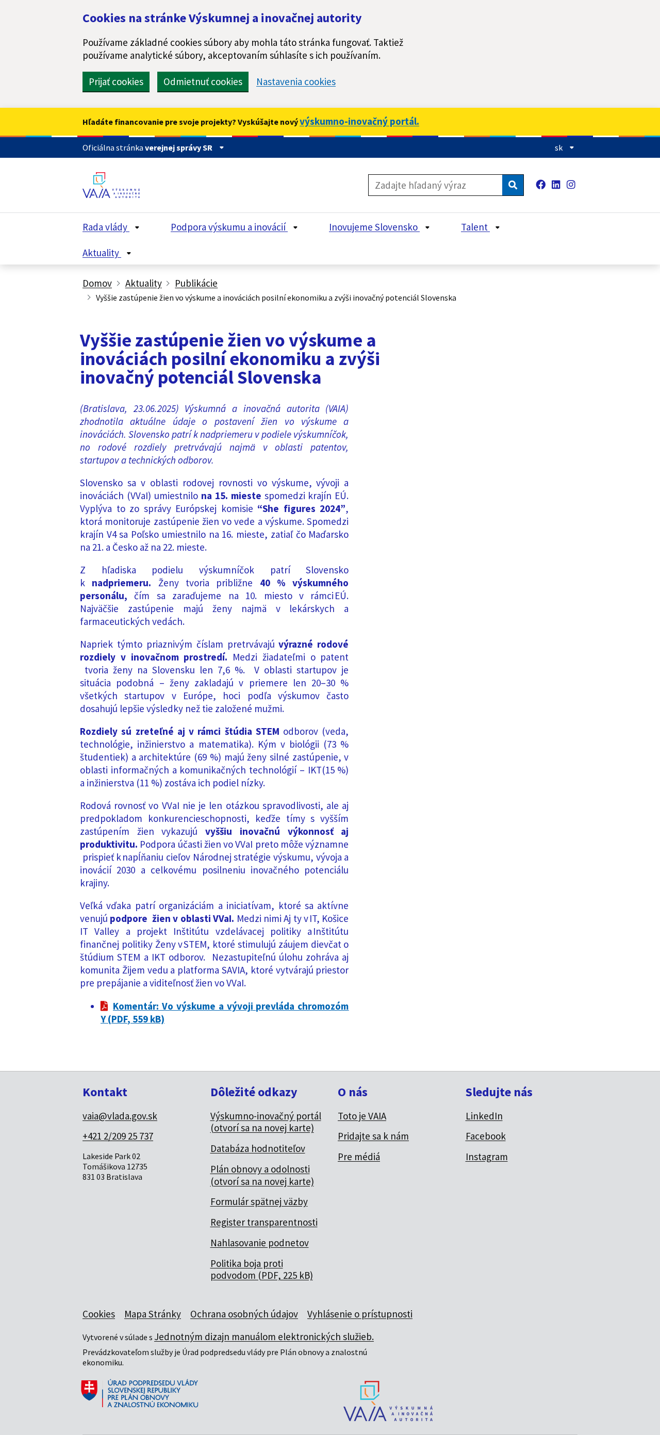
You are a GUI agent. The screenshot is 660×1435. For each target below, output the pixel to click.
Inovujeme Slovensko (374, 227)
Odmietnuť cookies (202, 81)
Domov (97, 283)
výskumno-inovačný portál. (359, 121)
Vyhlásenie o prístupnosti (359, 1314)
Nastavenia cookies (296, 82)
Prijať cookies (116, 81)
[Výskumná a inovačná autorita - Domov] (114, 185)
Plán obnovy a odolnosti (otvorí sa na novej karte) (262, 1175)
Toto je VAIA (362, 1116)
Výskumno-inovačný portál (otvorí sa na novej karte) (265, 1122)
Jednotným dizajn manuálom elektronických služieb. (264, 1336)
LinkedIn (484, 1116)
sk (559, 147)
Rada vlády (105, 227)
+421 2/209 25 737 (117, 1136)
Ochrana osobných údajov (244, 1314)
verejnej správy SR (179, 147)
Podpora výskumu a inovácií (229, 227)
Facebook (486, 1136)
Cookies (98, 1314)
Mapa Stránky (152, 1314)
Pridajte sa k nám (373, 1136)
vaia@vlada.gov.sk (119, 1116)
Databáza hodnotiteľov (257, 1148)
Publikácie (196, 283)
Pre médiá (359, 1156)
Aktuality (101, 252)
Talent (475, 227)
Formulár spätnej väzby (259, 1201)
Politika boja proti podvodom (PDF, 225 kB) (261, 1269)
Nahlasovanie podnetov (259, 1242)
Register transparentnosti (264, 1222)
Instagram (487, 1156)
